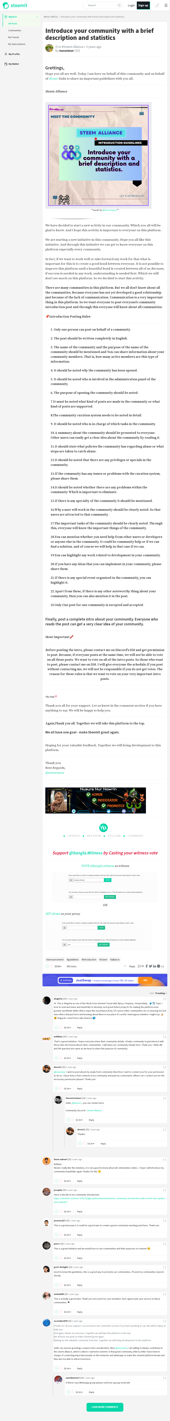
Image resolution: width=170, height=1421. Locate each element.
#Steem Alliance (73, 47)
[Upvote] (47, 966)
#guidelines (73, 959)
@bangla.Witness (85, 853)
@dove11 (77, 1103)
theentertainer (73, 1098)
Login (131, 5)
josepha (58, 1190)
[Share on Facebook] (147, 966)
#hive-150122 (50, 17)
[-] (165, 998)
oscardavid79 (60, 1321)
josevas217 (59, 1220)
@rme (53, 79)
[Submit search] (119, 5)
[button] (165, 5)
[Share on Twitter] (151, 966)
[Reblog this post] (125, 966)
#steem (103, 959)
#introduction (89, 959)
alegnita (58, 998)
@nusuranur (110, 210)
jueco (57, 1243)
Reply (132, 966)
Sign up (143, 5)
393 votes (72, 966)
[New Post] (157, 5)
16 (142, 966)
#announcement (55, 959)
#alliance (115, 959)
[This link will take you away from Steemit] (105, 935)
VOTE (85, 866)
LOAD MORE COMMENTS (105, 1407)
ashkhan (58, 1036)
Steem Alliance (94, 1110)
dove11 (57, 1067)
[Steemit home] (15, 5)
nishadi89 (59, 1294)
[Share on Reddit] (159, 966)
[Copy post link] (163, 967)
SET (48, 914)
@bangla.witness (102, 866)
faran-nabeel (60, 1159)
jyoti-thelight (61, 1267)
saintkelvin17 (73, 1377)
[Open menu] (166, 5)
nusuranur (66, 50)
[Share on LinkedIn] (155, 966)
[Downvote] (51, 966)
